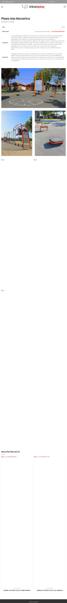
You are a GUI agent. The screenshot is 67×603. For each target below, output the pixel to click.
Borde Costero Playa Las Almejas (50, 590)
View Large (31, 457)
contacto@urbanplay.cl (7, 1)
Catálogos (52, 1)
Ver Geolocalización (58, 31)
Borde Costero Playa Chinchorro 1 (17, 590)
